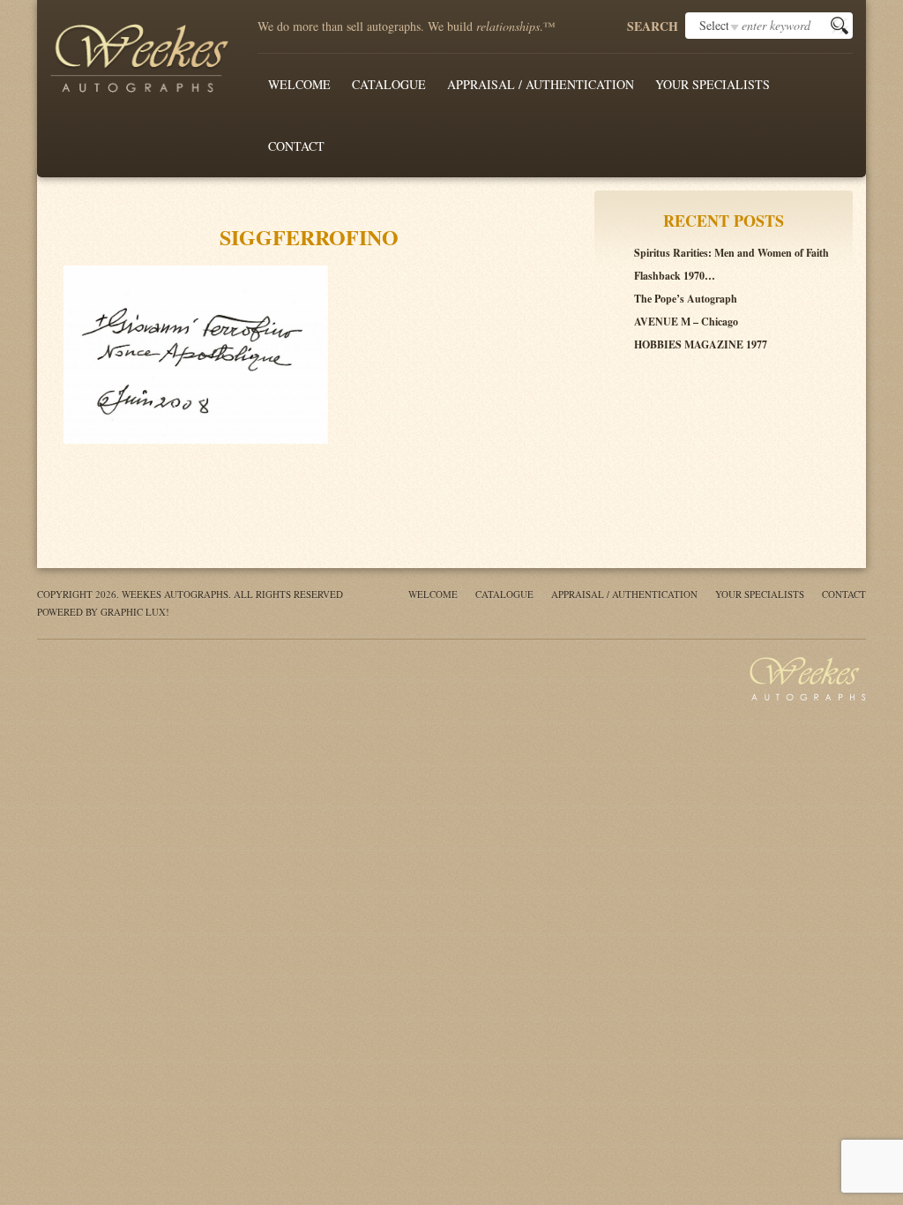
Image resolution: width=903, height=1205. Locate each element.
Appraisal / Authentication (540, 84)
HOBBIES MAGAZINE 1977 (700, 344)
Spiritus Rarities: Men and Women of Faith (731, 252)
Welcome (299, 84)
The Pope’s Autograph (685, 298)
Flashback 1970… (674, 275)
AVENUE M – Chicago (686, 321)
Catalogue (389, 84)
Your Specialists (712, 84)
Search (652, 26)
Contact (296, 146)
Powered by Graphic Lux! (103, 611)
